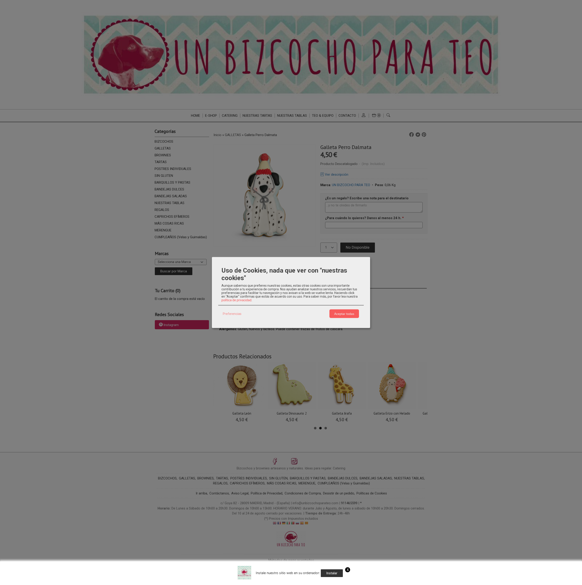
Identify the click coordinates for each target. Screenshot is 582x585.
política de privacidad (236, 300)
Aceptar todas (344, 313)
